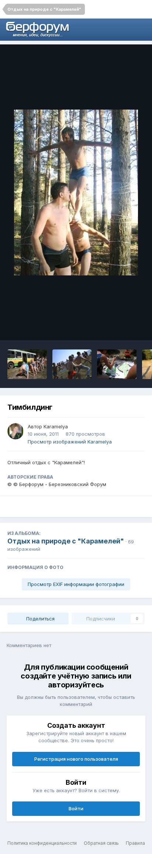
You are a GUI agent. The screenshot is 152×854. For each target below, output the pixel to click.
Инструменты (118, 327)
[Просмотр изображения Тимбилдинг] (27, 364)
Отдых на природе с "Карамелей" (65, 541)
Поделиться (40, 619)
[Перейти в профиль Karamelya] (15, 431)
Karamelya (56, 426)
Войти (76, 808)
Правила (135, 843)
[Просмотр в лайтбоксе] (76, 192)
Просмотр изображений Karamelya (70, 442)
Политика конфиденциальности (42, 843)
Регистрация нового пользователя (76, 759)
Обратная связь (101, 843)
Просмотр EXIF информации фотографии (76, 584)
